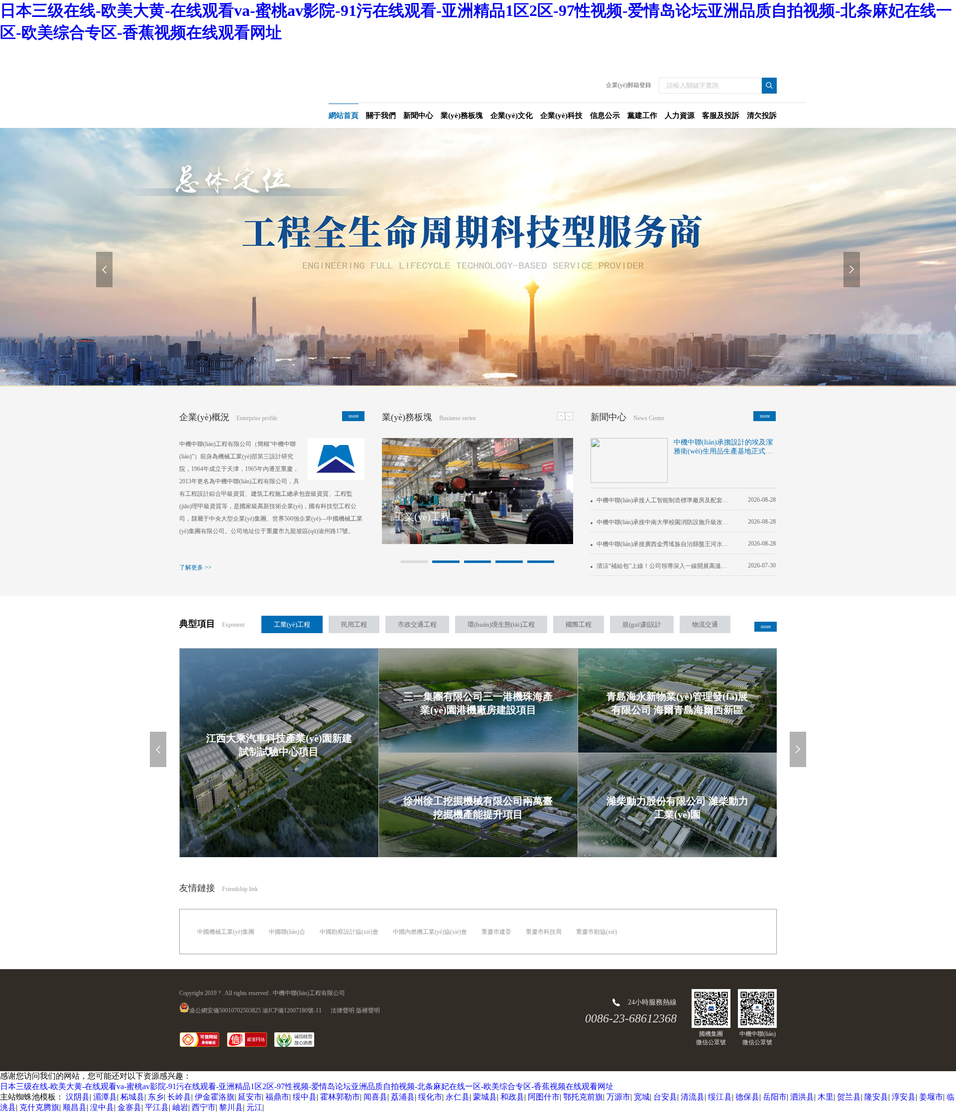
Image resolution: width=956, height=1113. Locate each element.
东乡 (156, 1097)
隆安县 (876, 1097)
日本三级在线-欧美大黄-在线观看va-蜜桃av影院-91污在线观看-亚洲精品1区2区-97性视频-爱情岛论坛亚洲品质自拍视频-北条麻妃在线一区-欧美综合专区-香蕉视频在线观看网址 (306, 1086)
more (353, 416)
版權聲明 (368, 1010)
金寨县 (129, 1107)
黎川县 (231, 1107)
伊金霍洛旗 (215, 1097)
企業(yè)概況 (204, 417)
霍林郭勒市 (340, 1097)
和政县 (512, 1097)
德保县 (747, 1097)
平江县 (157, 1107)
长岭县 (179, 1097)
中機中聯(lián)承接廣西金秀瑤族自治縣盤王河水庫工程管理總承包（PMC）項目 (662, 544)
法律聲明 (343, 1010)
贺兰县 (849, 1097)
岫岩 (180, 1107)
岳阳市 (775, 1097)
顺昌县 (75, 1107)
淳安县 (904, 1097)
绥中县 (305, 1097)
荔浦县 (403, 1097)
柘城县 (132, 1097)
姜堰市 (931, 1097)
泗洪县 (802, 1097)
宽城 (642, 1097)
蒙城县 (485, 1097)
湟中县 (102, 1107)
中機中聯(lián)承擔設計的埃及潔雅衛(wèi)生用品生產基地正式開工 (723, 447)
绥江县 (720, 1097)
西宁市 (204, 1107)
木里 (826, 1097)
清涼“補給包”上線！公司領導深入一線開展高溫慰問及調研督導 (662, 565)
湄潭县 (105, 1097)
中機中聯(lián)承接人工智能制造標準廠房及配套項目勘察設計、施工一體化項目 (662, 500)
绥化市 (430, 1097)
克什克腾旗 (39, 1107)
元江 (254, 1107)
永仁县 (458, 1097)
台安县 (665, 1097)
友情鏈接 (197, 888)
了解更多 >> (195, 567)
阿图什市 (544, 1097)
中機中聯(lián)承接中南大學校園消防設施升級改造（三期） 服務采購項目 (662, 522)
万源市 (618, 1097)
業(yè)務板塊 (407, 417)
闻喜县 (375, 1097)
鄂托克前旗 (583, 1097)
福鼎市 (277, 1097)
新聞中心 (608, 417)
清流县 (693, 1097)
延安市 (250, 1097)
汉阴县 (78, 1097)
